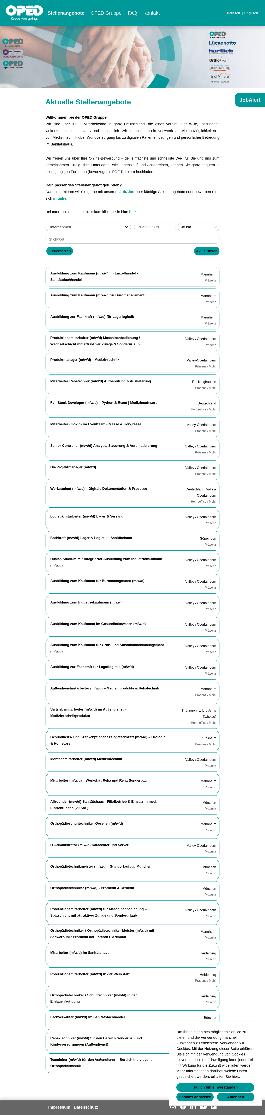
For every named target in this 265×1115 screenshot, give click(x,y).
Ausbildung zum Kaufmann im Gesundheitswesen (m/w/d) (98, 624)
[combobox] (198, 227)
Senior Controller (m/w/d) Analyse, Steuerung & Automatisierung (103, 446)
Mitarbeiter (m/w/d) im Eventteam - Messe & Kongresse (95, 424)
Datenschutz (86, 1107)
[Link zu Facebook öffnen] (183, 1106)
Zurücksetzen (59, 251)
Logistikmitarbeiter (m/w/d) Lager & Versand (86, 516)
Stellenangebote (66, 13)
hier (132, 212)
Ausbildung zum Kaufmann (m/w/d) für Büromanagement (97, 295)
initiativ (59, 198)
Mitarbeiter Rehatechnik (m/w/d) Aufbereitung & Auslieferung (100, 381)
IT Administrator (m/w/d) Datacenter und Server (89, 845)
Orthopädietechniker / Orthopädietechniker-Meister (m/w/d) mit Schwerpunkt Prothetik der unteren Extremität (102, 934)
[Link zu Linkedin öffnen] (193, 1106)
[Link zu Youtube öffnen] (203, 1106)
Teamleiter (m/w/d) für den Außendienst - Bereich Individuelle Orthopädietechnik (101, 1063)
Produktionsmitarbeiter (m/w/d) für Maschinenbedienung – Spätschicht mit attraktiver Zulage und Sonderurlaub (98, 912)
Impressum (59, 1107)
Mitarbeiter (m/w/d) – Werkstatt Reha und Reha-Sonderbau (98, 780)
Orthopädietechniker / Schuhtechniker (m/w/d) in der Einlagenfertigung (93, 998)
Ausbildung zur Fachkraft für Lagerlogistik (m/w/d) (92, 667)
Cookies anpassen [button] (195, 1097)
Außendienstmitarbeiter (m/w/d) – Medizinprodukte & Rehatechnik (104, 688)
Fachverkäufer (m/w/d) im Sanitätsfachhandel (87, 1017)
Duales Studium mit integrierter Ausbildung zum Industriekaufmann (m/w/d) (106, 562)
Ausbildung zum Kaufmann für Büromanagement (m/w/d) (97, 581)
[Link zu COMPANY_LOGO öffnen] (24, 13)
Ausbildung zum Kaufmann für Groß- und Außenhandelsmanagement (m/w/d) (107, 648)
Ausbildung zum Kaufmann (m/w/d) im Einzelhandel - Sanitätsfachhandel (94, 276)
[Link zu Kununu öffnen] (213, 1106)
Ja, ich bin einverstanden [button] (215, 1087)
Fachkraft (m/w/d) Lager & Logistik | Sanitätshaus (91, 538)
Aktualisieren (206, 251)
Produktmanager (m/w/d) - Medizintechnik (84, 360)
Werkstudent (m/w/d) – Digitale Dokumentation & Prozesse (98, 489)
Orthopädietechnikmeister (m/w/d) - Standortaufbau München (100, 866)
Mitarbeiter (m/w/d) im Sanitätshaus (79, 953)
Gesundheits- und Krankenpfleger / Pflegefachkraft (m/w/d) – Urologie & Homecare (107, 740)
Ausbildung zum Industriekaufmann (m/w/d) (86, 602)
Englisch (251, 13)
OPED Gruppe (106, 13)
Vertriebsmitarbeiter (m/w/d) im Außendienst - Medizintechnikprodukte (88, 712)
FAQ (132, 13)
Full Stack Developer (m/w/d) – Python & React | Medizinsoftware (103, 403)
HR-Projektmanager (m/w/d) (73, 467)
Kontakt (151, 13)
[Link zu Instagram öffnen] (173, 1106)
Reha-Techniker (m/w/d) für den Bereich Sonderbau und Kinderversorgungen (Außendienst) (96, 1041)
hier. (235, 1076)
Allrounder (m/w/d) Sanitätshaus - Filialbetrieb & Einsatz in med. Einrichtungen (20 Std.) (103, 805)
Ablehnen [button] (235, 1097)
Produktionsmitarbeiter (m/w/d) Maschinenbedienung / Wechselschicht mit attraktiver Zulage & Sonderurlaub (95, 341)
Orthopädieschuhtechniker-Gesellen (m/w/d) (86, 823)
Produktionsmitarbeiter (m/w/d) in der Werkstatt (90, 974)
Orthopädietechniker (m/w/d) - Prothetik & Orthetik (92, 888)
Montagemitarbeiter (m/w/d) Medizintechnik (86, 759)
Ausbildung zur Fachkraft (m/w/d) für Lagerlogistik (92, 317)
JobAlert (127, 192)
